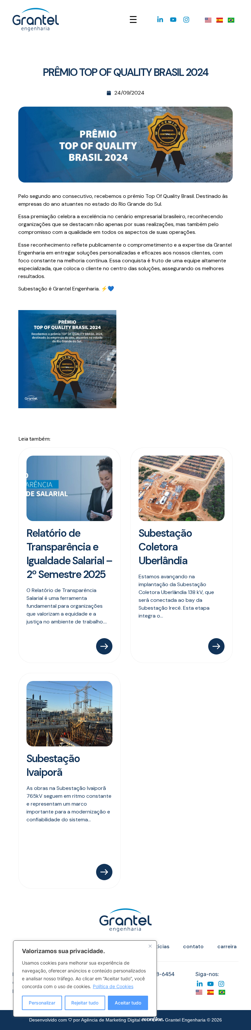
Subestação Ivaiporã (53, 765)
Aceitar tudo (128, 1002)
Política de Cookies (113, 986)
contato (193, 946)
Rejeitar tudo (84, 1002)
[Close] (150, 946)
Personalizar (42, 1002)
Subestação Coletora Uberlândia (165, 546)
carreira (227, 946)
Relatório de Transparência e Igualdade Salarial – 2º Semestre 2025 (69, 553)
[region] (85, 978)
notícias (159, 946)
